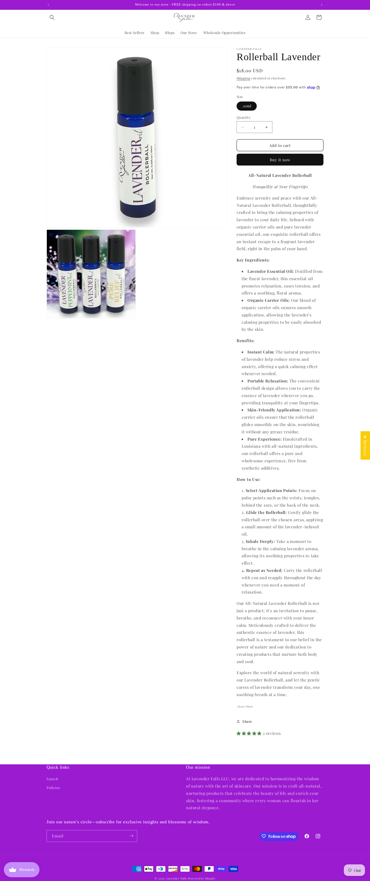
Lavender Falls (176, 878)
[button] (52, 17)
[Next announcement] (321, 5)
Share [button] (247, 721)
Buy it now (280, 159)
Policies (53, 787)
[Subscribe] (131, 836)
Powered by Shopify (202, 878)
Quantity (244, 117)
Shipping (243, 78)
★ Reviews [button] (365, 445)
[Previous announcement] (48, 5)
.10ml (246, 106)
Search (52, 778)
